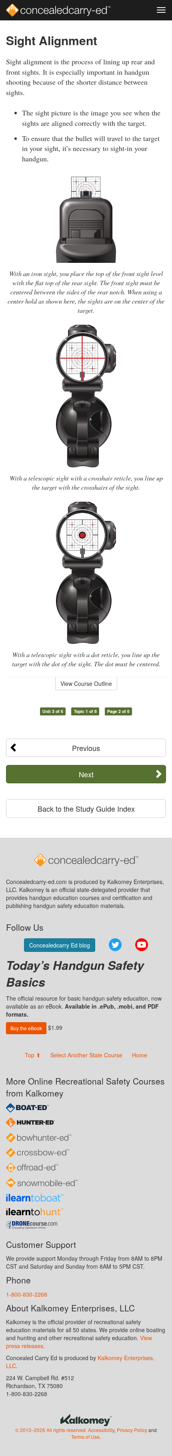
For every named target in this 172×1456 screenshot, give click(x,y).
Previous (86, 748)
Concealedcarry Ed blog (59, 945)
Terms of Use (85, 1436)
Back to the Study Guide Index (86, 808)
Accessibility (101, 1429)
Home (139, 1055)
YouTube (141, 944)
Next (86, 774)
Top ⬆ (33, 1055)
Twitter (115, 944)
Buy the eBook (26, 1028)
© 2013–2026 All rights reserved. (51, 1429)
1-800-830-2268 (26, 1294)
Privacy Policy (132, 1429)
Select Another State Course (86, 1055)
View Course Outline (86, 683)
